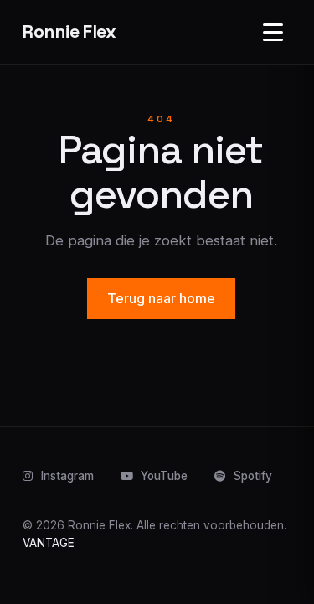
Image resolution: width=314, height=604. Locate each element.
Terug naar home (161, 298)
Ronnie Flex (69, 31)
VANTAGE (49, 543)
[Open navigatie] (273, 31)
